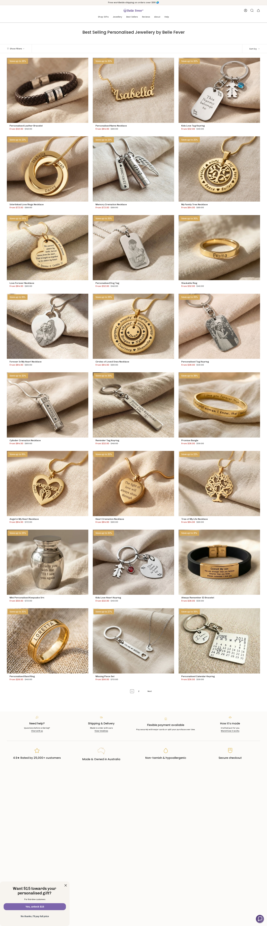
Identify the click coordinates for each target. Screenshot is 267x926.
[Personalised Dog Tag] (133, 247)
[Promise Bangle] (219, 405)
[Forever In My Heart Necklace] (47, 326)
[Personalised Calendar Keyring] (219, 640)
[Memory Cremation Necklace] (133, 169)
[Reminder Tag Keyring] (133, 405)
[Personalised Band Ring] (47, 640)
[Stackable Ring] (219, 247)
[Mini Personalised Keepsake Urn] (47, 562)
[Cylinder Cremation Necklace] (47, 405)
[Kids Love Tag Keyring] (219, 90)
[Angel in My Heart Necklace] (47, 483)
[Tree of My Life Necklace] (219, 483)
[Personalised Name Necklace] (133, 90)
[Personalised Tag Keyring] (219, 326)
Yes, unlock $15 (34, 906)
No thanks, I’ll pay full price (35, 916)
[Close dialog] (65, 885)
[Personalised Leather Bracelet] (47, 90)
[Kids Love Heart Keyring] (133, 562)
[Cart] (258, 10)
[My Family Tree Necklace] (219, 169)
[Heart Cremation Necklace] (133, 483)
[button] (103, 17)
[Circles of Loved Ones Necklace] (133, 326)
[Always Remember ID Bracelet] (219, 562)
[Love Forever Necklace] (47, 247)
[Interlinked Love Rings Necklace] (47, 169)
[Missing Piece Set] (133, 640)
